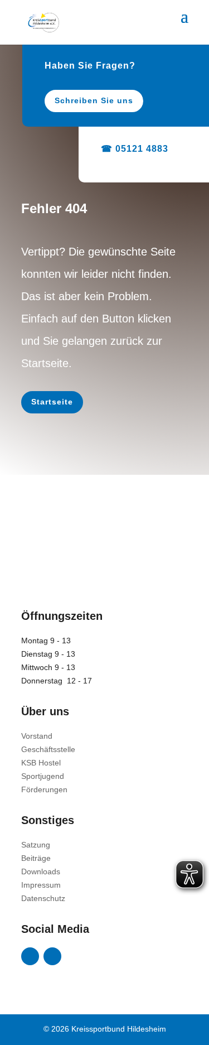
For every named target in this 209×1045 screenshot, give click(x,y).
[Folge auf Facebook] (30, 956)
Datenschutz (43, 898)
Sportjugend (42, 776)
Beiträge (36, 858)
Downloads (40, 871)
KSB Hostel (41, 762)
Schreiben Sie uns (94, 100)
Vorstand (36, 735)
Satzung (35, 844)
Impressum (41, 884)
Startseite (52, 401)
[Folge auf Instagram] (52, 956)
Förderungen (44, 789)
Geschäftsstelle (48, 749)
